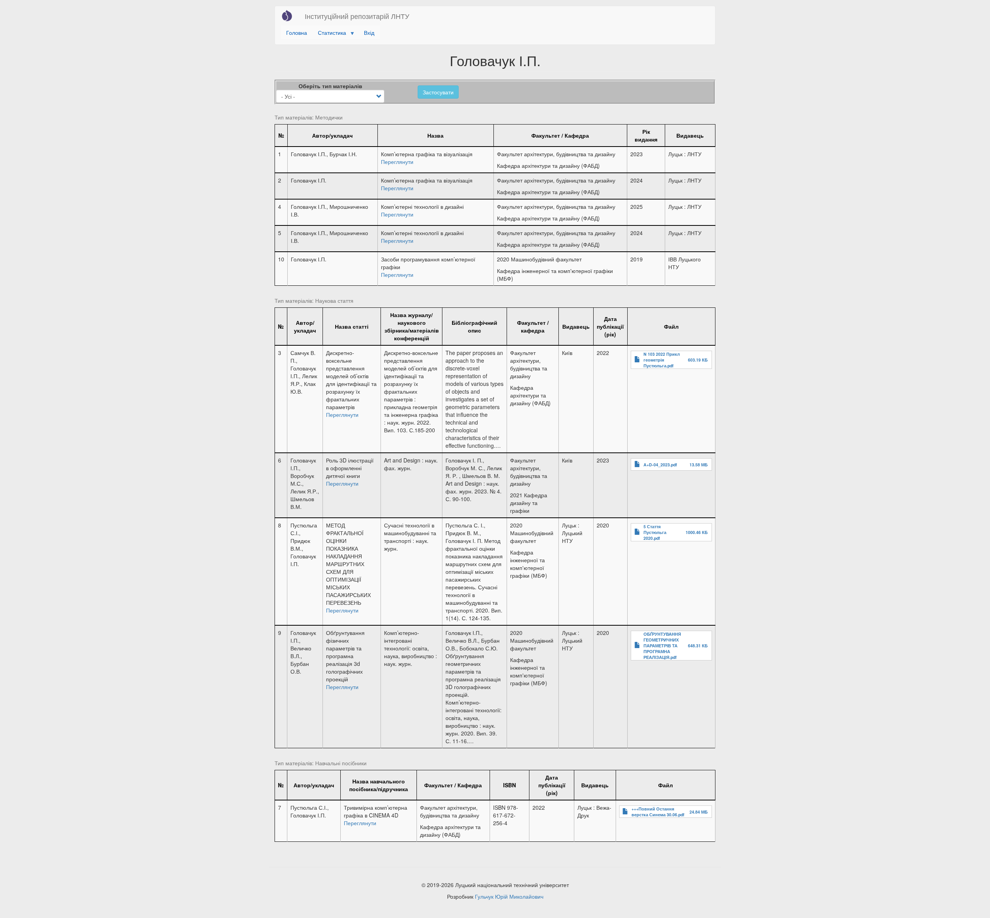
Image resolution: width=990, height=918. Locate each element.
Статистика (329, 34)
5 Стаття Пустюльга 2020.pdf (655, 532)
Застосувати (438, 92)
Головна (296, 32)
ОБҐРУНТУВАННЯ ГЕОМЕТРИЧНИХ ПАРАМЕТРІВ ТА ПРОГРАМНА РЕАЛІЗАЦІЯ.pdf (662, 645)
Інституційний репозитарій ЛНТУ (357, 16)
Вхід (369, 32)
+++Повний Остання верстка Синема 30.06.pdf (658, 811)
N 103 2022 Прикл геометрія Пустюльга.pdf (662, 360)
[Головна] (290, 15)
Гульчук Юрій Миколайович (509, 896)
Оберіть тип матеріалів (330, 86)
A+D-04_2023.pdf (660, 465)
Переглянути (397, 162)
